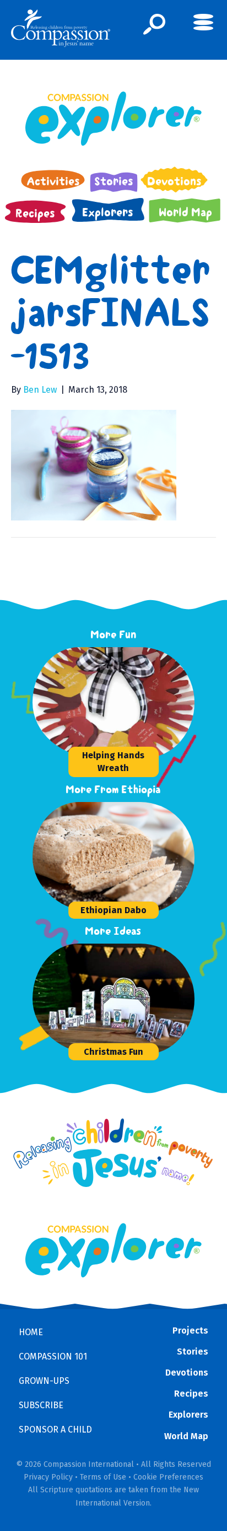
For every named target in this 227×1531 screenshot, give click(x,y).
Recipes (191, 1393)
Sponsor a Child (55, 1429)
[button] (154, 24)
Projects (190, 1330)
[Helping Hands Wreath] (115, 702)
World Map (186, 1436)
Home (31, 1332)
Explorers (188, 1414)
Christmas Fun (113, 1051)
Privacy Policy (48, 1477)
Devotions (186, 1372)
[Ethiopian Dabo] (115, 857)
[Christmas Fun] (115, 999)
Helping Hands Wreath (113, 761)
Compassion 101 (53, 1356)
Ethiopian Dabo (113, 910)
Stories (192, 1351)
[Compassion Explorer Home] (113, 118)
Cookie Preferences (168, 1477)
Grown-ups (44, 1381)
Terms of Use (103, 1477)
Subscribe (41, 1405)
